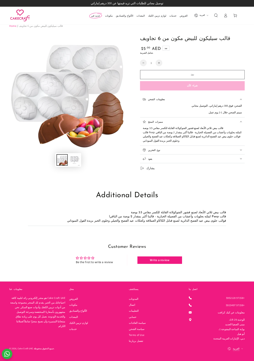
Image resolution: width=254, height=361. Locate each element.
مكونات (73, 304)
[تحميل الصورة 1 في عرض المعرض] (62, 160)
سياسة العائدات (137, 323)
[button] (216, 15)
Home (12, 26)
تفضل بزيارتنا (136, 341)
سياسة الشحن (136, 329)
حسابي (132, 317)
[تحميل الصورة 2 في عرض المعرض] (74, 160)
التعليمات (134, 310)
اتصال (132, 304)
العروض (73, 299)
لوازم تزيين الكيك (78, 323)
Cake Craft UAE (25, 348)
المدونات (133, 299)
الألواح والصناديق (78, 310)
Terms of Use (136, 335)
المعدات (73, 317)
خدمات (73, 329)
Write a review (159, 260)
